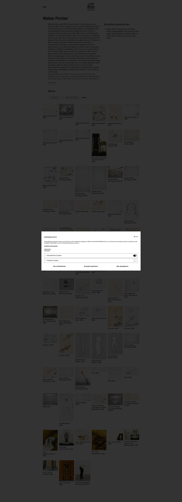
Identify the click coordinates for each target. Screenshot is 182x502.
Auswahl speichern (91, 266)
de (134, 236)
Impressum (47, 250)
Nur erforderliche (59, 266)
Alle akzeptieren (122, 266)
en (137, 236)
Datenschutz (47, 249)
